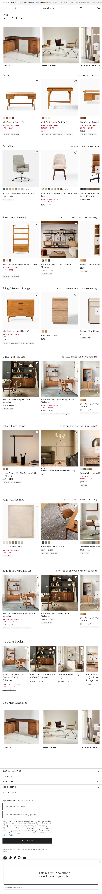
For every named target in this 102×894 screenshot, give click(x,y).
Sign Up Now (27, 841)
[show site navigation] (6, 8)
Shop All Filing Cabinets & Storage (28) (76, 289)
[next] (96, 658)
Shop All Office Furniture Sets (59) (79, 357)
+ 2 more (26, 189)
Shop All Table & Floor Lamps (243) (78, 426)
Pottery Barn (64, 2)
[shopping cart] (98, 8)
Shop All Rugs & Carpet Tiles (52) (79, 500)
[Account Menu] (81, 8)
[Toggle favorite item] (26, 648)
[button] (16, 8)
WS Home (92, 2)
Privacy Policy (8, 835)
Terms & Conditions (39, 833)
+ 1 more (65, 189)
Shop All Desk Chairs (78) (84, 146)
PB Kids (71, 2)
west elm (5, 2)
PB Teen (76, 2)
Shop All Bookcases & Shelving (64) (78, 218)
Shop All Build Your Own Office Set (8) (76, 571)
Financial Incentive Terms (36, 849)
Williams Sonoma (84, 2)
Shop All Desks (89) (87, 75)
